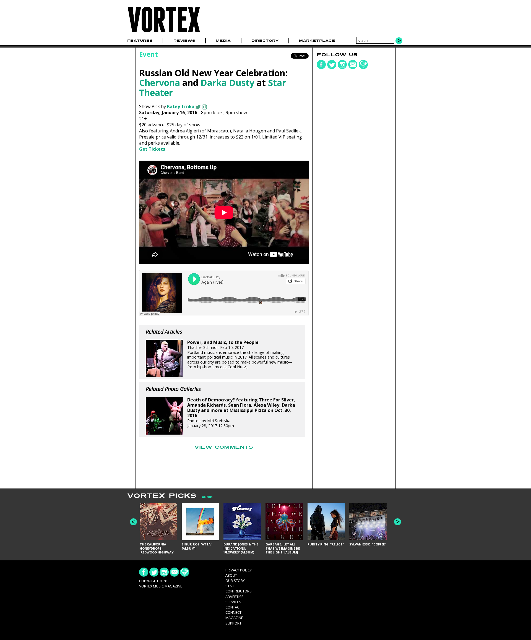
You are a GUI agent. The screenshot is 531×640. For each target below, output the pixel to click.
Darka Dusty (227, 82)
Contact (233, 607)
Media (223, 40)
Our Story (235, 580)
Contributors (238, 591)
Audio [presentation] (207, 497)
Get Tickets (152, 149)
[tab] (204, 497)
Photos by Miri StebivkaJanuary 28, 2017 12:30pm (241, 412)
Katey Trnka (180, 106)
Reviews (184, 40)
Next (397, 521)
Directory (264, 40)
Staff (230, 585)
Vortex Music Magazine (160, 586)
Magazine (234, 617)
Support (233, 623)
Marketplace (317, 40)
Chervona (159, 82)
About (231, 575)
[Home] (163, 32)
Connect (233, 612)
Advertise (234, 596)
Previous (133, 521)
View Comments (223, 447)
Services (233, 601)
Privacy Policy (238, 570)
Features (140, 40)
